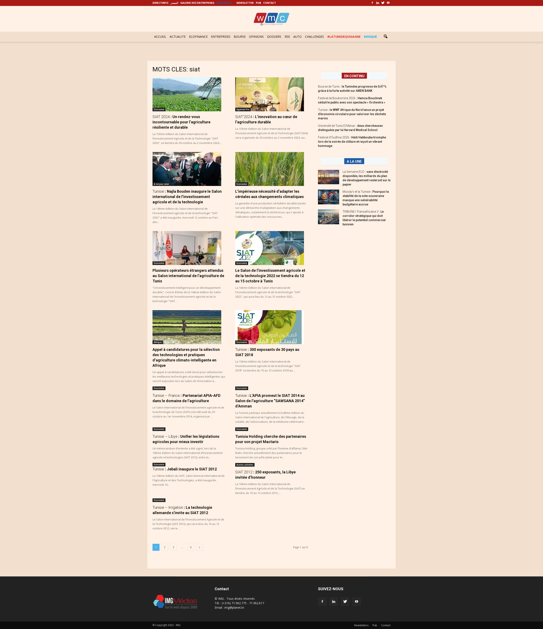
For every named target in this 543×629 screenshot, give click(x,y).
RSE (287, 37)
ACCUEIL (160, 37)
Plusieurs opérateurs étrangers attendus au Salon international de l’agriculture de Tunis (188, 275)
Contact (385, 625)
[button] (385, 37)
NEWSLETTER (245, 3)
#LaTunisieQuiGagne (344, 37)
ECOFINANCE (198, 37)
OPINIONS (256, 37)
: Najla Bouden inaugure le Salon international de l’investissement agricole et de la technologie (187, 196)
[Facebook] (372, 3)
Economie (159, 109)
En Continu (354, 76)
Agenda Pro (243, 109)
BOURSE (240, 37)
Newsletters (361, 625)
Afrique (158, 342)
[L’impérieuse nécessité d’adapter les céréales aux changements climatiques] (271, 169)
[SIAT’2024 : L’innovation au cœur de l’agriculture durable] (271, 94)
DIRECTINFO (160, 3)
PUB (258, 3)
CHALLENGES (314, 37)
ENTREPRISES (220, 37)
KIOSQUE (370, 37)
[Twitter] (383, 3)
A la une (354, 161)
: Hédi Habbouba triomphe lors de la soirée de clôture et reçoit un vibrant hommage (352, 142)
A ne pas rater (161, 184)
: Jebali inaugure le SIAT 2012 (185, 469)
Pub (374, 625)
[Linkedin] (377, 3)
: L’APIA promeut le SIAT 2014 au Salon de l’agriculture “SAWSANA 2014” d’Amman (270, 400)
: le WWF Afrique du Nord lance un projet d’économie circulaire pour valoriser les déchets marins (352, 114)
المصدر (174, 3)
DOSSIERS (274, 37)
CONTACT (269, 3)
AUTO (297, 37)
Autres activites (245, 464)
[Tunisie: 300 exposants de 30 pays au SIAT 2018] (271, 327)
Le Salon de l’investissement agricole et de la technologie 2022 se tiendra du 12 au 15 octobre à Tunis (270, 275)
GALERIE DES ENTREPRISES (197, 3)
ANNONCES (223, 3)
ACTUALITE (178, 37)
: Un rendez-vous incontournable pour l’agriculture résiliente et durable (181, 122)
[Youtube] (388, 3)
